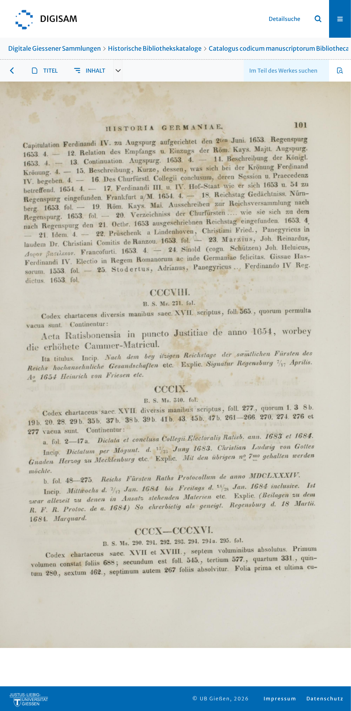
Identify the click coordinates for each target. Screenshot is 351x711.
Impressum (280, 699)
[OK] (318, 19)
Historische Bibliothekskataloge (155, 48)
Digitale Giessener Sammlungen (54, 48)
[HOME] (43, 19)
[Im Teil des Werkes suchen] (340, 71)
